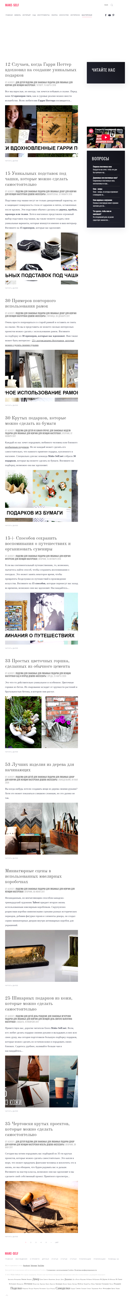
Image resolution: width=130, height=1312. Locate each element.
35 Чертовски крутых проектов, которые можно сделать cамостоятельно (37, 1129)
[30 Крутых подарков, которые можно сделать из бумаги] (41, 496)
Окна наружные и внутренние (102, 200)
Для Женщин (18, 85)
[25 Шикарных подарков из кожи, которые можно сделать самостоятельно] (41, 1081)
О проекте (35, 1259)
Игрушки (83, 1279)
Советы (78, 1288)
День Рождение (40, 1016)
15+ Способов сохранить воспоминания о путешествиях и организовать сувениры (38, 544)
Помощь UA (113, 1259)
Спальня (83, 1288)
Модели (67, 430)
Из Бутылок (96, 1279)
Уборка (54, 15)
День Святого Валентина (47, 1279)
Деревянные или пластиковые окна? (105, 177)
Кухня (65, 1284)
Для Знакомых (40, 82)
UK (107, 5)
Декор (62, 191)
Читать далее (11, 161)
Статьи (55, 1259)
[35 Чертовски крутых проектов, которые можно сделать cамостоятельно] (41, 1207)
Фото (100, 1288)
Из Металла (111, 1279)
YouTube (41, 1265)
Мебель (17, 15)
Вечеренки (66, 1016)
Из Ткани (119, 1279)
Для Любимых (62, 82)
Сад (34, 15)
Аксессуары (40, 194)
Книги (48, 1284)
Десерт (58, 1279)
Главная (9, 15)
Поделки (29, 82)
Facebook (26, 1265)
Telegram (34, 1265)
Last (57, 1242)
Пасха (111, 1284)
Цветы (113, 1288)
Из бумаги (12, 1284)
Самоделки (63, 1288)
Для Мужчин (70, 191)
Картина (42, 1284)
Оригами (98, 1284)
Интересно (75, 15)
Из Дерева (103, 1279)
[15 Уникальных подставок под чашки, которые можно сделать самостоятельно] (41, 258)
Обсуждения (21, 1259)
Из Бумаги (38, 430)
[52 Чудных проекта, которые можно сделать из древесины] (41, 829)
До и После (76, 1279)
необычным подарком (17, 447)
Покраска (25, 1288)
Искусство (64, 15)
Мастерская (87, 15)
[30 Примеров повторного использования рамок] (41, 376)
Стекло (89, 1288)
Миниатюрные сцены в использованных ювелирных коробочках (33, 876)
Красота (52, 1284)
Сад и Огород (50, 1288)
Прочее (46, 430)
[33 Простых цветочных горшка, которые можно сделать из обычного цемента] (41, 722)
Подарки (51, 82)
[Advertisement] (65, 40)
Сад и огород (22, 676)
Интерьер (27, 15)
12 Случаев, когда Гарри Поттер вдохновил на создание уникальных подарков (41, 70)
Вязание (29, 1279)
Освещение (105, 1284)
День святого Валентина (61, 1018)
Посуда (31, 1288)
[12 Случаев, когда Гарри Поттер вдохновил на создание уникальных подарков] (41, 131)
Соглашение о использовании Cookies (60, 1270)
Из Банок (89, 1279)
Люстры (74, 1284)
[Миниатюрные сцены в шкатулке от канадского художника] (41, 956)
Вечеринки (17, 1279)
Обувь (93, 1284)
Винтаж (23, 1279)
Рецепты (36, 1288)
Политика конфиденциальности (85, 1270)
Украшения (95, 1288)
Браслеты (11, 1279)
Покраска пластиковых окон (102, 166)
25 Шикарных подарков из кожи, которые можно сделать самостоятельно (38, 1004)
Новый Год (87, 1284)
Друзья (45, 1259)
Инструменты (43, 15)
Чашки (118, 1288)
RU (105, 5)
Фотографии (107, 1288)
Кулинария (59, 1284)
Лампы (69, 1284)
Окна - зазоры (97, 188)
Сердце (73, 1288)
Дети (62, 1279)
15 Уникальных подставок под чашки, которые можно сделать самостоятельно (36, 179)
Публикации (85, 1259)
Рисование (42, 1288)
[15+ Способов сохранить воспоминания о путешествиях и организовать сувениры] (41, 619)
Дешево (31, 194)
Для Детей (20, 82)
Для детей (28, 776)
